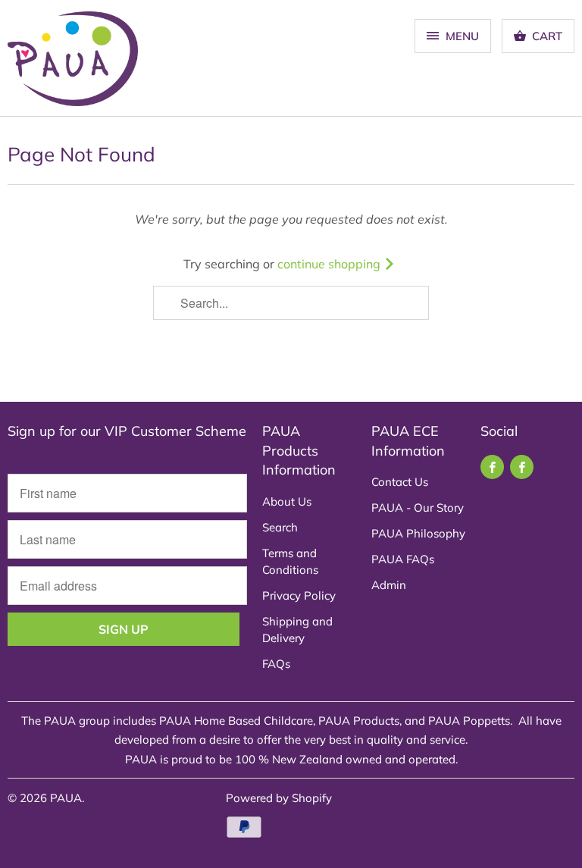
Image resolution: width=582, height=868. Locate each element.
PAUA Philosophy (418, 533)
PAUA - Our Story (417, 507)
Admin (388, 585)
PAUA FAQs (402, 559)
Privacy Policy (299, 595)
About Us (286, 501)
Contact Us (399, 482)
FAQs (276, 663)
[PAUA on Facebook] (492, 467)
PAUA (66, 798)
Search (280, 527)
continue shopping (330, 263)
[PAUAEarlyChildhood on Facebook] (522, 467)
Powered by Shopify (279, 798)
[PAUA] (73, 63)
